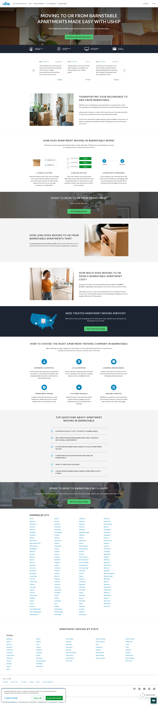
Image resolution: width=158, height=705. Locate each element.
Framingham (58, 532)
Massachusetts (41, 661)
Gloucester (57, 540)
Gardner (57, 538)
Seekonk (81, 612)
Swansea (106, 543)
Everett (56, 521)
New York (69, 661)
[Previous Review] (33, 70)
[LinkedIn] (154, 689)
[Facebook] (134, 689)
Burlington (33, 573)
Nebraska (69, 647)
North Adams (83, 557)
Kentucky (39, 650)
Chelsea (32, 584)
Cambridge (33, 576)
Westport (107, 584)
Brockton (33, 568)
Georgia (9, 663)
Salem (81, 603)
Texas (127, 644)
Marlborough (58, 612)
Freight (31, 682)
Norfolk (81, 554)
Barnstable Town (35, 543)
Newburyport (83, 549)
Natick (81, 543)
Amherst (32, 527)
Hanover (57, 551)
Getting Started (19, 3)
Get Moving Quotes (79, 211)
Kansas (38, 647)
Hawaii (8, 666)
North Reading (83, 562)
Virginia (127, 652)
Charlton (32, 579)
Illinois (38, 639)
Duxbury (32, 606)
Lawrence (57, 584)
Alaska (8, 641)
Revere (81, 598)
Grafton (56, 543)
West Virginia (129, 658)
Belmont (32, 551)
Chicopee (33, 587)
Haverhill (57, 560)
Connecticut (10, 655)
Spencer (106, 527)
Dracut (32, 603)
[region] (33, 695)
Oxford (81, 573)
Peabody (82, 579)
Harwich (57, 557)
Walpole (106, 557)
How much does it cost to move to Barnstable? (77, 431)
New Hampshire (71, 652)
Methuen (82, 529)
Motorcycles (14, 682)
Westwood (107, 587)
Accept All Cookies (54, 698)
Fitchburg (57, 529)
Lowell (56, 595)
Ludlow (56, 598)
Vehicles (5, 682)
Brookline (33, 570)
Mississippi (69, 639)
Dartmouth (33, 595)
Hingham (57, 562)
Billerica (32, 557)
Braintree (33, 565)
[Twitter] (144, 689)
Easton (56, 518)
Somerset (107, 518)
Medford (82, 521)
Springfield (107, 529)
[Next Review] (124, 70)
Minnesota (39, 666)
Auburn (32, 538)
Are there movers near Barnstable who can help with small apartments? (77, 439)
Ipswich (56, 576)
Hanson (56, 554)
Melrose (81, 527)
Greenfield (57, 546)
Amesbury (33, 524)
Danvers (32, 592)
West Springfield (109, 573)
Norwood (82, 570)
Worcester (107, 601)
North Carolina (100, 639)
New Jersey (69, 655)
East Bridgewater (35, 609)
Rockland (82, 601)
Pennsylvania (100, 652)
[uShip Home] (6, 3)
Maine (38, 655)
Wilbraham (107, 595)
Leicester (57, 587)
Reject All (38, 698)
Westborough (108, 576)
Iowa (37, 644)
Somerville (107, 521)
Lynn (55, 603)
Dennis (32, 601)
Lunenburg (57, 601)
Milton (81, 538)
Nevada (68, 650)
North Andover (84, 560)
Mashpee (82, 518)
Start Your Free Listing (96, 329)
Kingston (57, 579)
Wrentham (107, 603)
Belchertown (34, 546)
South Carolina (100, 658)
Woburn (106, 598)
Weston (106, 581)
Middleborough (84, 532)
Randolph (82, 595)
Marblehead (58, 609)
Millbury (82, 535)
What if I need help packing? (68, 464)
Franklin (57, 535)
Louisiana (39, 652)
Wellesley (107, 570)
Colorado (9, 652)
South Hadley (108, 524)
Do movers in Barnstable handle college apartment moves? (79, 448)
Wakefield (107, 554)
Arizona (8, 644)
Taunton (106, 546)
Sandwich (82, 606)
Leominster (58, 590)
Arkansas (9, 647)
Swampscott (108, 540)
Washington (129, 655)
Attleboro (33, 535)
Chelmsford (33, 581)
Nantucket (82, 540)
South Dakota (129, 639)
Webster (106, 568)
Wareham (107, 562)
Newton (81, 551)
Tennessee (128, 641)
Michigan (39, 663)
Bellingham (33, 549)
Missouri (69, 641)
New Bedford (83, 546)
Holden (56, 565)
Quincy (81, 592)
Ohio (97, 644)
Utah (127, 647)
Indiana (38, 641)
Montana (69, 644)
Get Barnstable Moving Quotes (79, 37)
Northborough (83, 568)
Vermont (128, 650)
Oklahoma (99, 647)
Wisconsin (128, 661)
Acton (32, 518)
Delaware (9, 658)
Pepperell (82, 584)
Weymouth (107, 590)
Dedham (32, 598)
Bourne (32, 562)
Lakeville (57, 581)
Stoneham (107, 532)
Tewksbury (107, 549)
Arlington (33, 532)
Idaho (8, 669)
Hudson (56, 573)
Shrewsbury (83, 614)
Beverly (32, 554)
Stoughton (107, 535)
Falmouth (57, 527)
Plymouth (82, 590)
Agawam (32, 521)
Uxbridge (107, 551)
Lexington (57, 592)
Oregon (98, 650)
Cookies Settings (11, 698)
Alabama (9, 639)
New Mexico (70, 658)
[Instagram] (139, 689)
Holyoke (57, 570)
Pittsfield (82, 587)
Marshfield (57, 614)
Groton (56, 549)
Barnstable (33, 540)
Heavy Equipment (48, 682)
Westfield (107, 579)
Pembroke (82, 581)
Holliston (57, 568)
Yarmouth (107, 606)
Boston (32, 560)
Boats (38, 682)
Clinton (32, 590)
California (9, 650)
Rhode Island (100, 655)
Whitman (107, 592)
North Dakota (100, 641)
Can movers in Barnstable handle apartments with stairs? (78, 472)
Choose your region (148, 693)
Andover (32, 529)
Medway (82, 524)
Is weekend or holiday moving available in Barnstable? (74, 457)
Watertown (107, 565)
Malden (56, 606)
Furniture (24, 682)
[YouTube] (149, 689)
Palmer (81, 576)
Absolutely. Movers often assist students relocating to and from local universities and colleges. (79, 449)
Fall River (57, 524)
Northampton (83, 565)
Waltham (106, 560)
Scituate (81, 609)
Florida (8, 661)
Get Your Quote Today (79, 502)
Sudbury (106, 538)
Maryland (39, 658)
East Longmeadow (35, 612)
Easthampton (34, 614)
